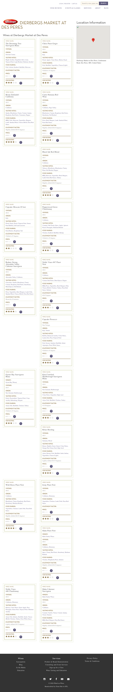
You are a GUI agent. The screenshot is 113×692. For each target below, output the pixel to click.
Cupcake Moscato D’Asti (16, 207)
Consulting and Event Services (56, 665)
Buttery (8, 607)
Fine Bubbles (10, 225)
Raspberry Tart (18, 231)
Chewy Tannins (47, 615)
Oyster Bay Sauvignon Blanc (15, 375)
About (97, 8)
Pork (30, 292)
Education (20, 670)
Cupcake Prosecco (49, 319)
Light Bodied (18, 62)
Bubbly (44, 336)
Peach (65, 60)
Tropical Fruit (10, 62)
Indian (66, 453)
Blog (106, 8)
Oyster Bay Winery (11, 382)
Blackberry (13, 113)
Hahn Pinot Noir (49, 530)
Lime (26, 60)
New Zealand (9, 393)
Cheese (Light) (63, 65)
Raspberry (9, 115)
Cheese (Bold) (23, 122)
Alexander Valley (11, 277)
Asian (7, 406)
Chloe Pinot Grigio (50, 43)
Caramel (44, 225)
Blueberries (45, 113)
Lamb (7, 122)
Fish (7, 67)
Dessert (48, 453)
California (9, 108)
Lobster (11, 67)
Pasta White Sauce (54, 345)
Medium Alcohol (28, 62)
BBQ (7, 120)
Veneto (48, 330)
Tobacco (44, 168)
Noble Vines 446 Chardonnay (12, 590)
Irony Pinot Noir (49, 484)
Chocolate (9, 282)
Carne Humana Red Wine (50, 95)
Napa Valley (52, 108)
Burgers (28, 120)
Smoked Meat (14, 122)
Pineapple (50, 227)
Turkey (59, 178)
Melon (61, 60)
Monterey (52, 496)
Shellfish (21, 67)
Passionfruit (13, 398)
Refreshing (14, 400)
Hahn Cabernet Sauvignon (48, 590)
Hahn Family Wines (48, 536)
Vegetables (54, 65)
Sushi (62, 453)
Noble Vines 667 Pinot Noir (51, 263)
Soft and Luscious (19, 225)
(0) (74, 3)
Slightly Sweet (51, 446)
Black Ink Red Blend (50, 151)
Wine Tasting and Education (56, 670)
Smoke (8, 113)
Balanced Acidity (52, 336)
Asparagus (45, 345)
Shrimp (61, 233)
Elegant (20, 400)
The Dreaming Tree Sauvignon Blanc (13, 44)
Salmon (49, 290)
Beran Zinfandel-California (12, 95)
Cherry (20, 113)
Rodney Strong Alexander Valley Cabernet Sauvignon (14, 264)
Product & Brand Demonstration (56, 662)
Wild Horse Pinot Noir (15, 484)
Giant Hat (59, 686)
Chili (10, 120)
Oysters (48, 343)
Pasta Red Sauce (47, 122)
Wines (21, 658)
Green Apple (22, 607)
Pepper (28, 115)
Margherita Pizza (53, 560)
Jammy (29, 113)
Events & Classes (72, 8)
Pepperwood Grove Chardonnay (49, 208)
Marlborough (18, 393)
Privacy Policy (92, 658)
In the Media (20, 667)
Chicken (44, 233)
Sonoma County (10, 54)
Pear (51, 338)
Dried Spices (9, 287)
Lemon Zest (45, 338)
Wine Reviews (56, 8)
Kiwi (23, 60)
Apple (48, 60)
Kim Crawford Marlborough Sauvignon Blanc (52, 376)
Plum (43, 170)
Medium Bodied (58, 227)
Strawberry (45, 115)
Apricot (65, 225)
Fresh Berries (9, 231)
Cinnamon (22, 115)
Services (87, 8)
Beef (47, 120)
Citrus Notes (54, 60)
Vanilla (14, 282)
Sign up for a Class (56, 667)
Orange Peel (46, 448)
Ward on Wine (17, 5)
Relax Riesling (48, 429)
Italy (43, 55)
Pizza (44, 120)
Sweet (29, 223)
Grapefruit (18, 60)
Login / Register (64, 3)
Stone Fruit (53, 448)
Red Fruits (15, 115)
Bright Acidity (10, 60)
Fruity (11, 223)
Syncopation (20, 662)
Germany (45, 441)
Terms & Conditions (92, 661)
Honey (44, 446)
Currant (24, 113)
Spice (56, 225)
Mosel (50, 441)
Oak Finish (51, 225)
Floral (44, 60)
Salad (63, 343)
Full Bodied (52, 115)
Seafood (16, 67)
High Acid (60, 395)
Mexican (27, 67)
